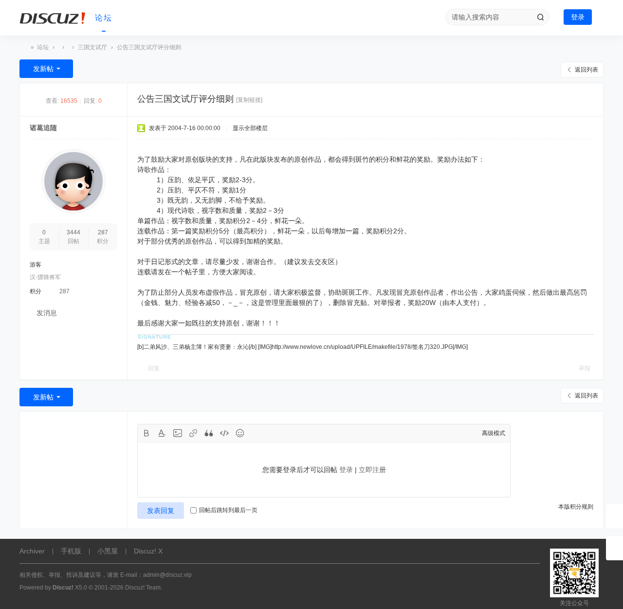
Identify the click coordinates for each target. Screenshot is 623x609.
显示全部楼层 (250, 128)
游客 (35, 264)
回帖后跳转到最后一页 (228, 510)
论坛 (103, 18)
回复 (154, 368)
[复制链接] (249, 99)
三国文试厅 (92, 47)
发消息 (47, 313)
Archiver (32, 551)
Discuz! (23, 47)
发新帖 (43, 69)
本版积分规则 (575, 506)
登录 (578, 17)
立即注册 (372, 470)
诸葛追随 (43, 128)
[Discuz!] (53, 18)
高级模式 (493, 433)
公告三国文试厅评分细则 (149, 47)
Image (177, 433)
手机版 (71, 551)
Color (162, 433)
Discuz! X (148, 551)
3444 (73, 232)
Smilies (240, 433)
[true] (540, 17)
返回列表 (586, 69)
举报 (584, 368)
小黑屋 (107, 551)
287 (103, 232)
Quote (209, 433)
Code (224, 433)
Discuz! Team (143, 587)
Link (193, 433)
